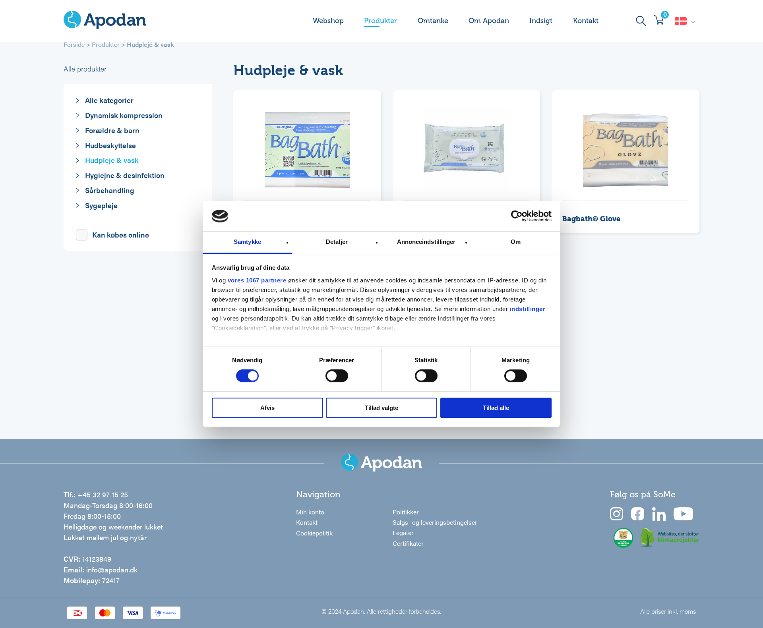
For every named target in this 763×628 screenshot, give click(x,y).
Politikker (406, 511)
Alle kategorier (109, 100)
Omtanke (433, 20)
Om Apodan (489, 20)
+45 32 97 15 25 (102, 494)
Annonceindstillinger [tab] (426, 242)
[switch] (336, 375)
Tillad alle (496, 407)
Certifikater (408, 543)
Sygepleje (101, 205)
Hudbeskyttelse (110, 145)
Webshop (328, 20)
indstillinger (528, 308)
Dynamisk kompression (124, 115)
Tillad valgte (381, 407)
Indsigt (540, 20)
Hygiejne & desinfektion (125, 175)
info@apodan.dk (111, 569)
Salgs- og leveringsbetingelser (435, 522)
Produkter (380, 20)
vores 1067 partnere (257, 280)
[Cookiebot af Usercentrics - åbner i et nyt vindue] (517, 216)
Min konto (310, 511)
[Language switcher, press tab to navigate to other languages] (685, 21)
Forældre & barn (112, 130)
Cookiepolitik (314, 532)
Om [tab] (516, 242)
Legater (403, 532)
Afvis (267, 407)
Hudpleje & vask (112, 160)
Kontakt (585, 20)
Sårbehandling (109, 190)
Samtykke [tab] (247, 242)
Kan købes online (120, 235)
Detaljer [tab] (337, 242)
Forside (74, 44)
